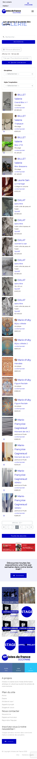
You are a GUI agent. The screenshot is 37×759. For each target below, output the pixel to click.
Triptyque (19, 124)
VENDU (18, 482)
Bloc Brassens (21, 166)
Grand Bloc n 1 (21, 102)
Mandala (18, 363)
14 (27, 527)
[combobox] (18, 37)
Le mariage (20, 183)
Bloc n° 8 (19, 145)
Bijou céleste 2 (21, 343)
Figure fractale (21, 383)
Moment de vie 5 (22, 457)
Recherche (19, 42)
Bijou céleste (20, 323)
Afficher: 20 (16, 523)
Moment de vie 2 (22, 431)
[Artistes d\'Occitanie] (12, 11)
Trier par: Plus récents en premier (16, 58)
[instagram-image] (10, 592)
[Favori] (4, 110)
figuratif (17, 211)
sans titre (19, 203)
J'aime (6, 660)
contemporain (20, 107)
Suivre (18, 660)
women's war (21, 243)
